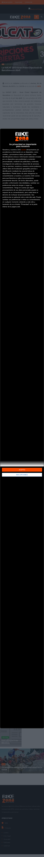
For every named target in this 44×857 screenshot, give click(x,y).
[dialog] (22, 429)
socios (23, 149)
